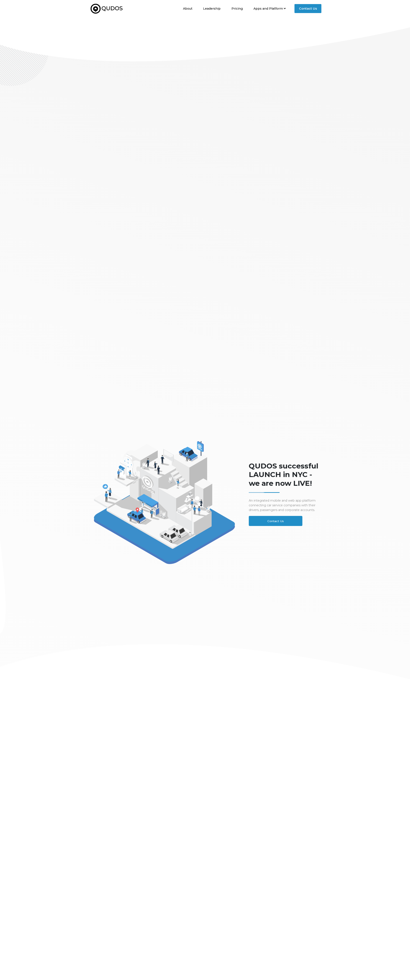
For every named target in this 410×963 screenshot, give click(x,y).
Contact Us (308, 8)
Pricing (237, 8)
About (187, 8)
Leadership (212, 8)
